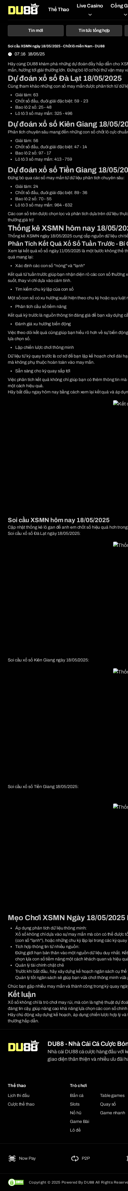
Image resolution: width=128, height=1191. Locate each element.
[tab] (36, 30)
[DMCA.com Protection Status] (16, 1182)
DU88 (32, 64)
